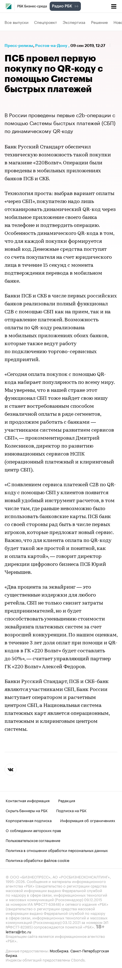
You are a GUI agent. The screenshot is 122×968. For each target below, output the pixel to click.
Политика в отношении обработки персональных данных (57, 850)
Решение (99, 22)
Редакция (66, 800)
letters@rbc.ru (18, 931)
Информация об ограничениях (87, 820)
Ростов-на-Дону (51, 45)
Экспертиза (74, 22)
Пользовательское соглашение (33, 840)
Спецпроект (45, 22)
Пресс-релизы (19, 45)
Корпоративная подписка (29, 820)
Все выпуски (16, 22)
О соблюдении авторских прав (33, 830)
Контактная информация (28, 800)
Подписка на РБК (71, 810)
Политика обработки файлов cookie (38, 860)
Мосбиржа (59, 950)
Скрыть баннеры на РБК (27, 810)
